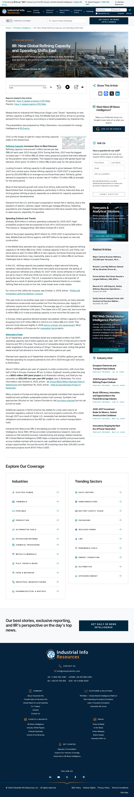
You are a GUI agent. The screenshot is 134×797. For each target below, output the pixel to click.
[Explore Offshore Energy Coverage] (120, 576)
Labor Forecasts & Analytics (98, 703)
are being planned (66, 400)
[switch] (9, 20)
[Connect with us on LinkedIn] (50, 777)
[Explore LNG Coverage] (120, 538)
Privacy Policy (104, 788)
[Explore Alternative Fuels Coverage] (57, 529)
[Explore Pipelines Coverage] (57, 511)
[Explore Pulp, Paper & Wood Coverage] (57, 563)
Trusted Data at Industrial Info (35, 699)
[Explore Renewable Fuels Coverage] (120, 548)
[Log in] (129, 10)
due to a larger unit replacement (59, 325)
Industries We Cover (98, 706)
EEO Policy (76, 788)
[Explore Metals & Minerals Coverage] (57, 554)
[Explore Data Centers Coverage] (120, 492)
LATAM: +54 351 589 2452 (78, 677)
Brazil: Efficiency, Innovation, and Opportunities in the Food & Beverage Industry (106, 395)
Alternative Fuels (14, 334)
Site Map (124, 792)
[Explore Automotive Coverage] (120, 566)
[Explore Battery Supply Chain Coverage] (120, 511)
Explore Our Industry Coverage (67, 753)
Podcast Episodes (36, 731)
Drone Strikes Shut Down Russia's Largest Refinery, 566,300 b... (108, 277)
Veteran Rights (89, 788)
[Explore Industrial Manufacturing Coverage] (57, 582)
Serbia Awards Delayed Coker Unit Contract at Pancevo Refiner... (108, 299)
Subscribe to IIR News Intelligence (67, 756)
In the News (98, 728)
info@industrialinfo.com (68, 671)
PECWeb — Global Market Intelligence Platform (98, 696)
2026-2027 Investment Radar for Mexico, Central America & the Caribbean (105, 412)
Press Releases (98, 731)
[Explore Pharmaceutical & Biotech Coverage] (57, 591)
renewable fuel (47, 328)
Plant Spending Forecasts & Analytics (98, 699)
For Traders (35, 706)
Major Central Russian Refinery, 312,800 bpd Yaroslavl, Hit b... (107, 258)
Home (8, 28)
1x (51, 87)
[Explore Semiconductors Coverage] (120, 501)
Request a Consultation (67, 749)
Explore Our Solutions (109, 236)
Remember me (103, 13)
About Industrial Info (35, 696)
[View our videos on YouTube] (58, 777)
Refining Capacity (15, 146)
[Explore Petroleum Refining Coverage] (57, 538)
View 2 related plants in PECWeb (30, 104)
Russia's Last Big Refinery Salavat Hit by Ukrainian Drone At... (108, 267)
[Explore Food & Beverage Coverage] (57, 572)
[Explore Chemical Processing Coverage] (57, 544)
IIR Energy (24, 128)
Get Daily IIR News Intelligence (109, 21)
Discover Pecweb (108, 350)
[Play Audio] (67, 87)
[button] (86, 2)
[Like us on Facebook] (75, 777)
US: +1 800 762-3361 (57, 677)
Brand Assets (98, 735)
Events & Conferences (35, 735)
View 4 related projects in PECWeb (33, 101)
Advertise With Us (98, 738)
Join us (128, 13)
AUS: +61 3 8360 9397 (78, 681)
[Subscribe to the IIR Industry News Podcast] (83, 777)
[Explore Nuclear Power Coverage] (120, 529)
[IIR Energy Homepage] (90, 11)
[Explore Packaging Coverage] (120, 520)
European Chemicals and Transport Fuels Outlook (104, 367)
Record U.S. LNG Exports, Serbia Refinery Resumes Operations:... (107, 287)
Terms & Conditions (120, 788)
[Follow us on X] (67, 777)
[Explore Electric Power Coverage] (57, 492)
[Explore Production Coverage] (57, 520)
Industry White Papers (35, 728)
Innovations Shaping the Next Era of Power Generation (106, 427)
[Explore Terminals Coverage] (57, 501)
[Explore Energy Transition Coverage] (120, 557)
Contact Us (35, 714)
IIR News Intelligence (22, 28)
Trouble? (121, 13)
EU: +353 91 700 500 (57, 681)
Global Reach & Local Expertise (35, 703)
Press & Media (98, 724)
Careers (36, 710)
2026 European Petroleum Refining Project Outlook (105, 380)
